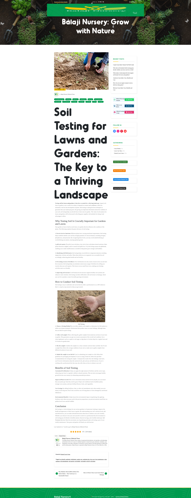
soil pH (94, 101)
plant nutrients (57, 101)
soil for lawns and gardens (66, 203)
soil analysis (74, 101)
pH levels (103, 246)
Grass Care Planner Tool (119, 188)
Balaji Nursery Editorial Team (80, 427)
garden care (75, 99)
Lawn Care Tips (118, 151)
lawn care (90, 99)
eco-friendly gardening (59, 99)
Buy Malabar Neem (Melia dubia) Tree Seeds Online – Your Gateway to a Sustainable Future (69, 473)
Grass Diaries (117, 148)
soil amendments (66, 101)
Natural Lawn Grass (65, 454)
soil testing (100, 101)
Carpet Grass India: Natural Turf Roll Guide (123, 64)
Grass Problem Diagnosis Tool (121, 179)
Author (56, 435)
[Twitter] (59, 445)
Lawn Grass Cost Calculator (120, 161)
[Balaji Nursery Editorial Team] (57, 440)
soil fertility (81, 101)
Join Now (130, 99)
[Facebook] (57, 445)
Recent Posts (62, 435)
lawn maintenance (98, 99)
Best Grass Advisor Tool (119, 170)
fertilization (68, 99)
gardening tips (83, 99)
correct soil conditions (91, 205)
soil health (88, 101)
